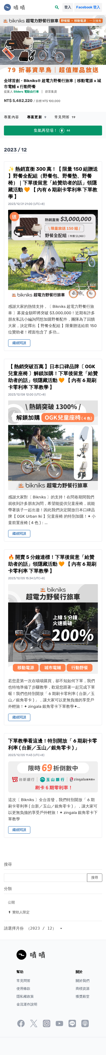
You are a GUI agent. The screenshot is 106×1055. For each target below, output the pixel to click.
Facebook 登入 (88, 7)
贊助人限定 (19, 912)
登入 (67, 7)
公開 (11, 902)
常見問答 (65, 117)
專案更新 (37, 117)
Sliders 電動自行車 (27, 91)
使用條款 (23, 989)
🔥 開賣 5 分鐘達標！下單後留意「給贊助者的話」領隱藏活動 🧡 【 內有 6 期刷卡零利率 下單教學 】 (52, 564)
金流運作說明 (27, 1004)
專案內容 (11, 117)
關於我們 (82, 981)
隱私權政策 (25, 996)
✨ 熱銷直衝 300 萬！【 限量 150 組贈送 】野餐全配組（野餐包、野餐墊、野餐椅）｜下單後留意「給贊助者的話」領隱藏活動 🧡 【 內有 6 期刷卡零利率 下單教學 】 (53, 182)
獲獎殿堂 (82, 996)
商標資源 (82, 989)
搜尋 (8, 864)
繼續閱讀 (19, 343)
